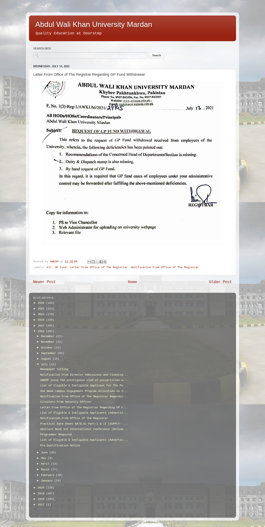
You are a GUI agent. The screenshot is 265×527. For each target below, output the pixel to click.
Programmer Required (56, 434)
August (47, 358)
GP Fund (60, 267)
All (49, 267)
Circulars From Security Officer (66, 401)
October (47, 347)
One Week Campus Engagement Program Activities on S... (84, 391)
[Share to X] (97, 262)
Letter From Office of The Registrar (99, 267)
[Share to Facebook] (101, 262)
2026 (42, 303)
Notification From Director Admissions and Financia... (84, 374)
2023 (42, 320)
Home (132, 282)
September (49, 353)
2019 (42, 493)
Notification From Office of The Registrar (165, 267)
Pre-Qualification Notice (60, 445)
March (46, 469)
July (45, 364)
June (45, 452)
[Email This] (89, 262)
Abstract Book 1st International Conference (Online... (84, 429)
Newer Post (44, 282)
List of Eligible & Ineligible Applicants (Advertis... (84, 412)
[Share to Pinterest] (105, 262)
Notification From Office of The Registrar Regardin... (84, 396)
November (48, 341)
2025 (42, 308)
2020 (42, 487)
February (48, 475)
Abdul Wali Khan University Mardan (93, 24)
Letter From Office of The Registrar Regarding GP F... (84, 407)
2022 (42, 325)
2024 (42, 314)
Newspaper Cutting (54, 369)
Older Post (220, 282)
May (44, 458)
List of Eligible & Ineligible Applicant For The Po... (84, 385)
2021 (42, 331)
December (48, 336)
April (46, 463)
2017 (42, 504)
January (47, 480)
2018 (42, 499)
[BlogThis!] (93, 262)
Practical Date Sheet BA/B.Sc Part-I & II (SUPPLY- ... (84, 423)
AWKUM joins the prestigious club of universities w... (84, 380)
